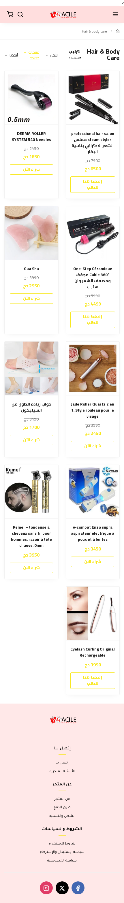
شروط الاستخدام (62, 844)
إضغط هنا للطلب (92, 184)
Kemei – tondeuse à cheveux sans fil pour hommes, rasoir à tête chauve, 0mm (31, 536)
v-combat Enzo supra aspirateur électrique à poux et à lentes (92, 533)
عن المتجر (62, 799)
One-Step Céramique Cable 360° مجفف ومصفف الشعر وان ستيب (92, 278)
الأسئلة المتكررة (62, 772)
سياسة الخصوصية (62, 861)
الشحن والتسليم (62, 816)
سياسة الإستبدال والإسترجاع (62, 852)
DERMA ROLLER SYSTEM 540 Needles (31, 137)
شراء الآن (31, 169)
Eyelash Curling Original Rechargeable (92, 652)
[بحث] (20, 14)
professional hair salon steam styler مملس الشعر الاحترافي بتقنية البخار (92, 143)
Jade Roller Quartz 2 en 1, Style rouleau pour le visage (92, 410)
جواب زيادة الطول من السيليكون (31, 407)
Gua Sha (31, 269)
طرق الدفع (62, 808)
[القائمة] (115, 14)
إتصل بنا (62, 763)
